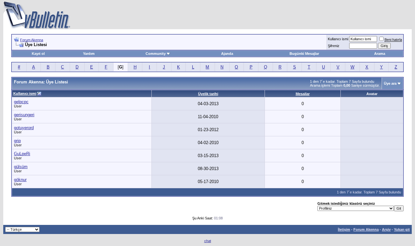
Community (156, 53)
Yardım (89, 53)
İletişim (344, 229)
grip (17, 140)
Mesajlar (303, 94)
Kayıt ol (38, 53)
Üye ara (390, 83)
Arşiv (386, 229)
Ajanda (227, 53)
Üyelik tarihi (208, 94)
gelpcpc (21, 101)
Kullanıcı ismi (338, 39)
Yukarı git (402, 229)
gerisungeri (24, 114)
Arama (379, 53)
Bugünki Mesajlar (304, 53)
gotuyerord (24, 127)
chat (207, 241)
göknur (20, 179)
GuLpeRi (22, 153)
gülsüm (21, 166)
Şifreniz (333, 46)
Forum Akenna (31, 40)
